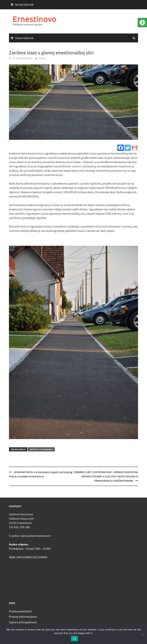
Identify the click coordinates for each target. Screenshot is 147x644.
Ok (74, 638)
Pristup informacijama (23, 616)
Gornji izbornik (24, 4)
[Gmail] (134, 148)
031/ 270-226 (22, 527)
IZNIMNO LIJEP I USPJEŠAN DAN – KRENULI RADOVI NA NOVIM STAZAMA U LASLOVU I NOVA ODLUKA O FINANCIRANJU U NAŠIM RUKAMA (106, 476)
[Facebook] (120, 148)
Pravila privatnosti (20, 611)
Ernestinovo (34, 19)
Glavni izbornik (24, 38)
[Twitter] (127, 148)
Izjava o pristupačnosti (23, 622)
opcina (42, 58)
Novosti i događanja (41, 449)
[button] (142, 22)
